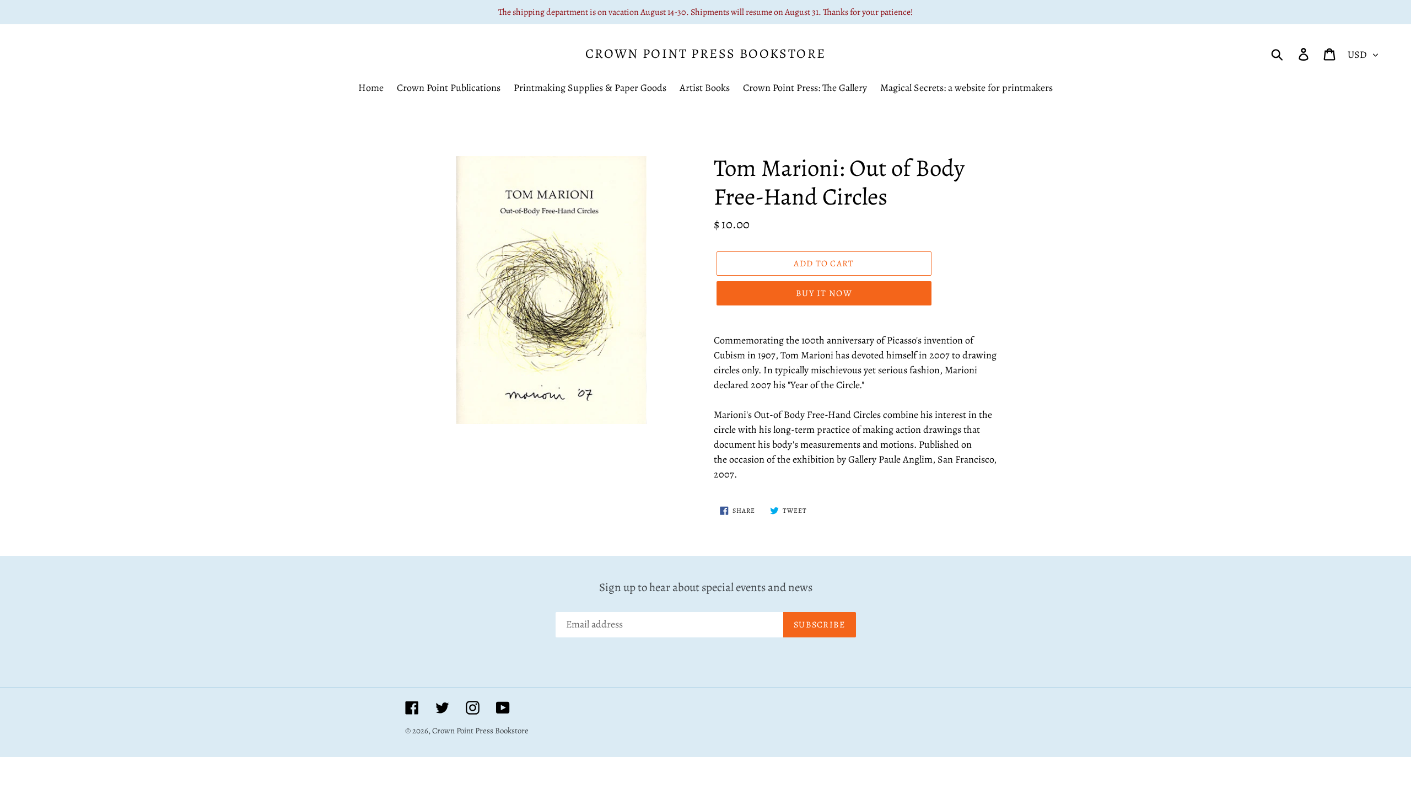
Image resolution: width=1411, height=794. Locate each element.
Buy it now (824, 293)
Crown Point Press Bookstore (705, 54)
